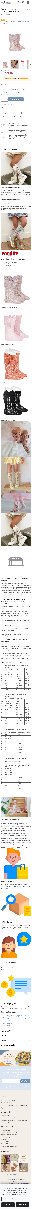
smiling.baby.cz (8, 1108)
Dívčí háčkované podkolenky (14, 1015)
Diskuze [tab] (3, 1036)
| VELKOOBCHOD (24, 1183)
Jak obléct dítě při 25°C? (7, 1115)
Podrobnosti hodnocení (22, 22)
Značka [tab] (3, 1040)
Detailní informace (5, 108)
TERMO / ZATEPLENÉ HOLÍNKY (11, 1183)
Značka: (6, 23)
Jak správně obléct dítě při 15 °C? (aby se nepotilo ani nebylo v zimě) (15, 1121)
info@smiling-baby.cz (9, 1100)
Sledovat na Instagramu (15, 1174)
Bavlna (9, 1025)
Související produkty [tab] (8, 1045)
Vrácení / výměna (5, 1141)
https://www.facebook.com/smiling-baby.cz (15, 1105)
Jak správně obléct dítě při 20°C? (9, 1118)
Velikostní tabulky (5, 1144)
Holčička (9, 1023)
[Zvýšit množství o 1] (7, 98)
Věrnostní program (6, 1130)
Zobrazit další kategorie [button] (22, 1019)
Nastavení (15, 1199)
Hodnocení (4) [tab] (6, 1031)
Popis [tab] (3, 144)
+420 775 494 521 (8, 1103)
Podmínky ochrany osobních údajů (10, 1135)
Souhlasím (22, 1205)
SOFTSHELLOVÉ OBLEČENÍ (16, 1181)
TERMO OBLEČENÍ (10, 1180)
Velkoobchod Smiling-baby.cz (9, 1146)
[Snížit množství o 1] (7, 100)
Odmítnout (8, 1205)
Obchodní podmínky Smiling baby (10, 1132)
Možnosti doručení (6, 94)
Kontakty (3, 1139)
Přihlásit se (25, 1081)
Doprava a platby (5, 1137)
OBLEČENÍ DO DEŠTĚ (21, 1180)
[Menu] (28, 2)
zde (24, 1194)
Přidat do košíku (17, 99)
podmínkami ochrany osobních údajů (16, 1087)
